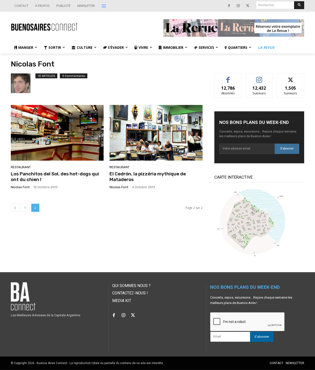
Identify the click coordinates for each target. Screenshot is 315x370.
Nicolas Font (20, 187)
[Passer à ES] (104, 6)
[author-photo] (23, 83)
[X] (247, 5)
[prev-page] (15, 208)
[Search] (299, 5)
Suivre (259, 77)
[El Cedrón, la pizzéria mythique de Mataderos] (156, 133)
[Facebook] (228, 5)
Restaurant (21, 167)
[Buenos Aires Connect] (81, 26)
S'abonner (287, 148)
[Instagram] (238, 5)
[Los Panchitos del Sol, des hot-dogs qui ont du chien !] (57, 133)
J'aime (228, 77)
